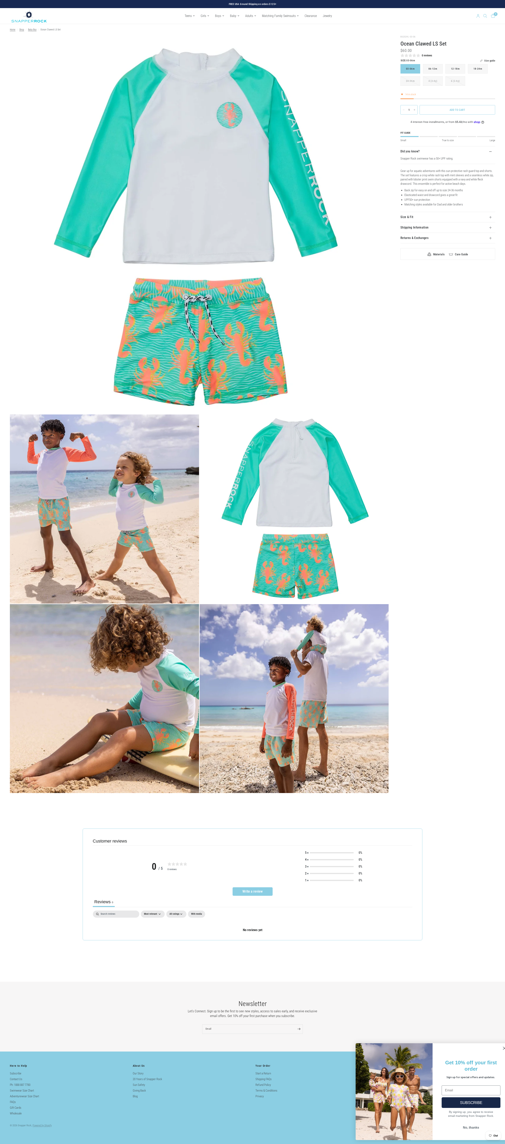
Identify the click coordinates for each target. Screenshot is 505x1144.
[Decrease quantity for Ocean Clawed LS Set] (404, 109)
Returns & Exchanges (414, 238)
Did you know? (410, 151)
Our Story (138, 1073)
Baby (233, 16)
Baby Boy (32, 29)
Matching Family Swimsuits (279, 16)
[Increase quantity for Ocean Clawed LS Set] (414, 109)
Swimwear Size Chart (22, 1090)
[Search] (485, 16)
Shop (21, 29)
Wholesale (16, 1113)
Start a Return (263, 1073)
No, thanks (462, 1127)
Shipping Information (414, 227)
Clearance (311, 16)
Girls (203, 16)
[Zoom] (380, 43)
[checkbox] (196, 914)
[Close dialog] (496, 1048)
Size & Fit (406, 217)
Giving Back (139, 1090)
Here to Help (18, 1065)
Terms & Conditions (266, 1090)
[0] (492, 16)
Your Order (262, 1065)
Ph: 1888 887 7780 (20, 1085)
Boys (218, 16)
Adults (249, 16)
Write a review (252, 891)
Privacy (259, 1096)
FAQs (13, 1102)
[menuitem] (190, 15)
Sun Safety (139, 1085)
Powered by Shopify (42, 1125)
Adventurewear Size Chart (24, 1096)
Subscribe (15, 1073)
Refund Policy (263, 1085)
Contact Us (16, 1079)
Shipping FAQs (263, 1079)
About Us (139, 1065)
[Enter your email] (299, 1029)
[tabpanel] (252, 925)
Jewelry (327, 16)
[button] (333, 852)
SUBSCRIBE (463, 1102)
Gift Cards (15, 1107)
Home (12, 29)
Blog (135, 1096)
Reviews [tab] (103, 901)
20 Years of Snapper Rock (147, 1079)
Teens (188, 16)
